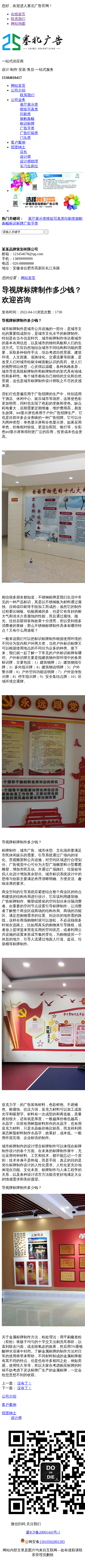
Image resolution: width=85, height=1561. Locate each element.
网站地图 (18, 23)
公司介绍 (18, 90)
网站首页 (18, 85)
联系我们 (18, 19)
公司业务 (18, 100)
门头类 (25, 138)
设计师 (25, 156)
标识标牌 (27, 123)
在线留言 (18, 14)
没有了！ (24, 1383)
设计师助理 (29, 161)
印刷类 (25, 114)
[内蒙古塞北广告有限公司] (33, 51)
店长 (23, 152)
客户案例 (18, 142)
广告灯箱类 (29, 133)
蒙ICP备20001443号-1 (43, 1532)
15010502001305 (52, 1542)
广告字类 (27, 128)
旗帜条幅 (27, 119)
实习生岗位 (29, 166)
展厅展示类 (29, 104)
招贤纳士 (18, 147)
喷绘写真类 (29, 109)
